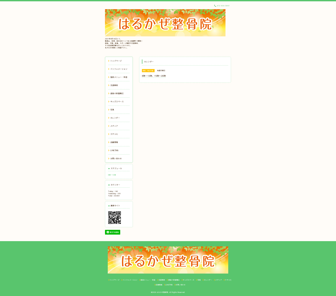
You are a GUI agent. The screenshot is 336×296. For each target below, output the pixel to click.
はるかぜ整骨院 (162, 292)
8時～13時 (112, 175)
